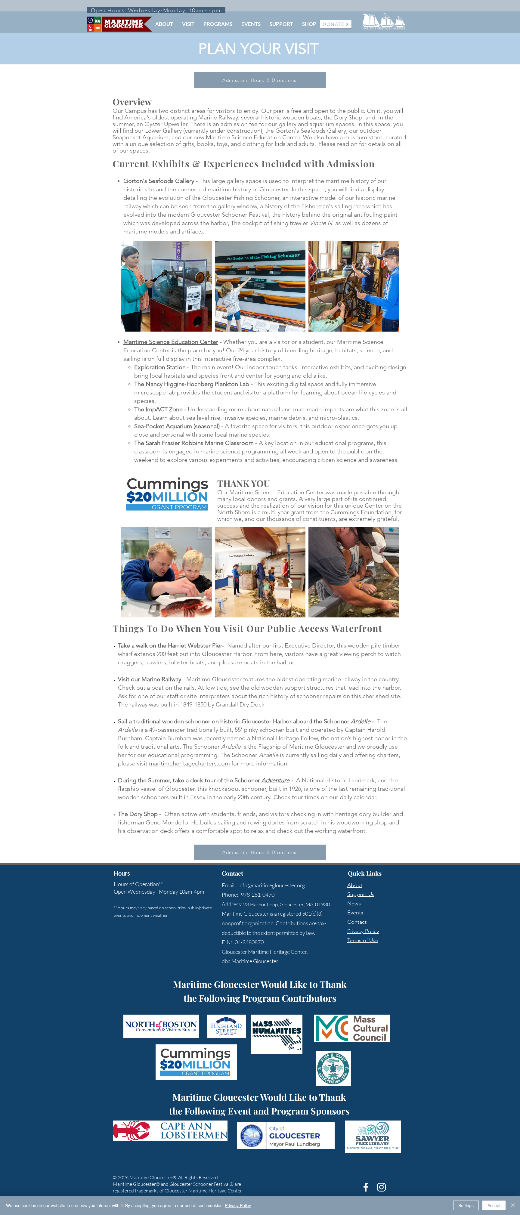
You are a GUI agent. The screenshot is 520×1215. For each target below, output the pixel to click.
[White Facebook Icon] (366, 1187)
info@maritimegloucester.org (271, 885)
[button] (164, 24)
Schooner (348, 721)
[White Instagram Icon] (381, 1187)
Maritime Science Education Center (170, 341)
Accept (494, 1205)
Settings (466, 1205)
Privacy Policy (363, 931)
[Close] (512, 1205)
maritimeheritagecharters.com (189, 763)
